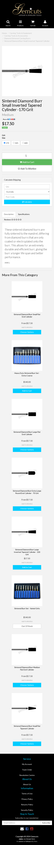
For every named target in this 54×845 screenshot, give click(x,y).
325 (16, 143)
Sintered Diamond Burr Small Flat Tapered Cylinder (27, 727)
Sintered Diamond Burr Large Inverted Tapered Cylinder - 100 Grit (27, 551)
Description (9, 214)
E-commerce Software (24, 841)
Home (4, 33)
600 (26, 143)
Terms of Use (27, 793)
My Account (27, 764)
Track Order (27, 770)
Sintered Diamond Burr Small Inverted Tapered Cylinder (27, 41)
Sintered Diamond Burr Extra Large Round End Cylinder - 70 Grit (27, 492)
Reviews (7, 219)
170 (7, 143)
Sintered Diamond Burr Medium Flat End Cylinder (27, 668)
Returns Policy (27, 804)
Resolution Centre (27, 775)
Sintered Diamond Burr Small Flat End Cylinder (27, 315)
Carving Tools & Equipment (21, 33)
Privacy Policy (27, 799)
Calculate (28, 202)
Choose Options (27, 332)
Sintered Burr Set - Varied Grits (27, 608)
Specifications (24, 214)
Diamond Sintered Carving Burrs (17, 38)
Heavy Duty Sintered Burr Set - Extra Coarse (27, 374)
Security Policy (27, 810)
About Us (27, 784)
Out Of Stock (27, 626)
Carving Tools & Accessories (16, 36)
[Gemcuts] (27, 9)
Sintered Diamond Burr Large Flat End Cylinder (27, 433)
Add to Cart (28, 162)
